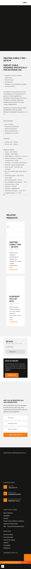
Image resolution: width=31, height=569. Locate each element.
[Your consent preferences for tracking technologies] (2, 566)
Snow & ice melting (9, 540)
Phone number (13, 429)
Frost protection (8, 537)
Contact (5, 518)
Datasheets (6, 548)
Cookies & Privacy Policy (10, 523)
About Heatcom (8, 513)
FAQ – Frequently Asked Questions (13, 526)
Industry (5, 542)
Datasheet (12, 351)
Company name (12, 423)
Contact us (12, 375)
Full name (11, 417)
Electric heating (8, 534)
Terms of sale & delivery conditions (13, 521)
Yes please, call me (15, 434)
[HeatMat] (15, 465)
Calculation (6, 515)
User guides (7, 545)
